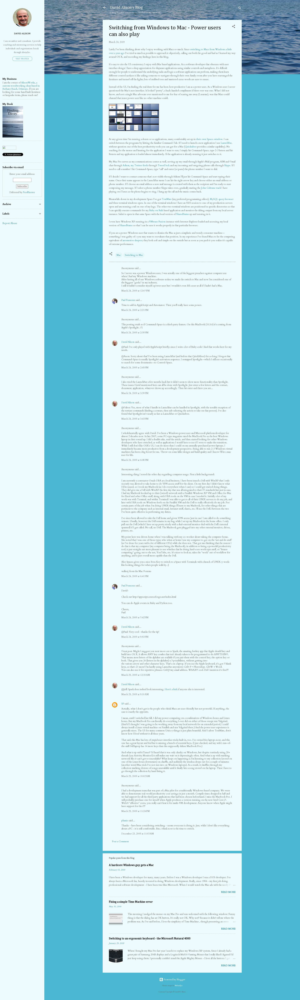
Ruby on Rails (156, 210)
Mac (119, 255)
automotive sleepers (132, 240)
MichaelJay (178, 986)
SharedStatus (182, 214)
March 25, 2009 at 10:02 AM (135, 776)
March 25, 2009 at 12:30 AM (135, 675)
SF (122, 703)
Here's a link (171, 689)
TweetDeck (164, 165)
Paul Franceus (128, 300)
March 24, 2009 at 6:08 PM (134, 460)
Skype (227, 165)
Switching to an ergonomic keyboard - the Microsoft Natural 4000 (149, 938)
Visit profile (22, 58)
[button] (233, 27)
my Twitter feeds (139, 165)
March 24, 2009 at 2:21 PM (134, 310)
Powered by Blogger (174, 979)
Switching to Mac (134, 255)
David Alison (128, 341)
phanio (124, 820)
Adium (126, 165)
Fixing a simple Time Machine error (131, 901)
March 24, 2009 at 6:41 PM (134, 576)
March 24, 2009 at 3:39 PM (134, 393)
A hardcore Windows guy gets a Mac (131, 865)
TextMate (167, 199)
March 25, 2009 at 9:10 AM (135, 694)
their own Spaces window (209, 139)
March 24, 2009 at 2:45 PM (134, 367)
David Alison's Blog (126, 7)
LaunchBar (226, 142)
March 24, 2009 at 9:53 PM (134, 636)
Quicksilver (191, 146)
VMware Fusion (157, 221)
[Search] (240, 8)
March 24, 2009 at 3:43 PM (134, 418)
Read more (228, 892)
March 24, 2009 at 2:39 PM (134, 332)
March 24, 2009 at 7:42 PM (134, 617)
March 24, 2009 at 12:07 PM (135, 290)
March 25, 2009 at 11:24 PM (135, 811)
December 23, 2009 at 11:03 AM (137, 833)
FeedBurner (29, 192)
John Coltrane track (211, 187)
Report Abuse (9, 223)
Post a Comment (120, 841)
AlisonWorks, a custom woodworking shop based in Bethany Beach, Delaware (21, 85)
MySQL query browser (221, 199)
